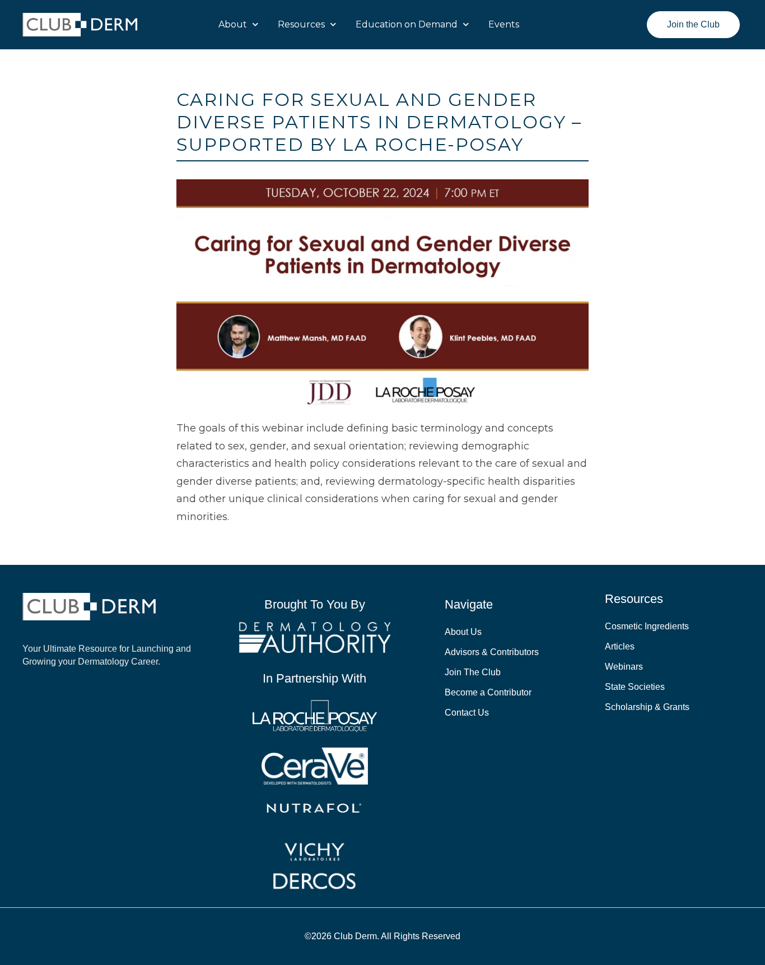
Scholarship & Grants (647, 707)
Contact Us (467, 712)
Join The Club (473, 672)
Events (503, 24)
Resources (301, 24)
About (232, 24)
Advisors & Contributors (492, 652)
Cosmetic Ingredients (647, 626)
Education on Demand (407, 24)
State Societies (635, 687)
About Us (463, 632)
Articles (620, 646)
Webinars (624, 666)
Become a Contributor (488, 692)
